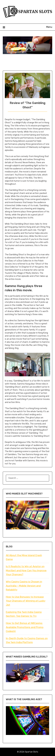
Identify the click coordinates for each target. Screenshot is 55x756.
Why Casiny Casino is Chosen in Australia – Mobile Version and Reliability (24, 585)
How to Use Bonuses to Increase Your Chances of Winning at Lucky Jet (25, 600)
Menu (49, 27)
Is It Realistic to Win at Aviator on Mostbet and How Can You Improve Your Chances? (26, 570)
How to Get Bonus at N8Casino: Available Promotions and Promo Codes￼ (24, 627)
